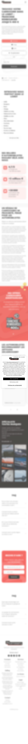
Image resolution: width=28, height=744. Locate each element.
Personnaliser (14, 382)
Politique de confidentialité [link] (15, 385)
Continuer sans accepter (19, 357)
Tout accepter (14, 379)
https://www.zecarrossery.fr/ (12, 362)
